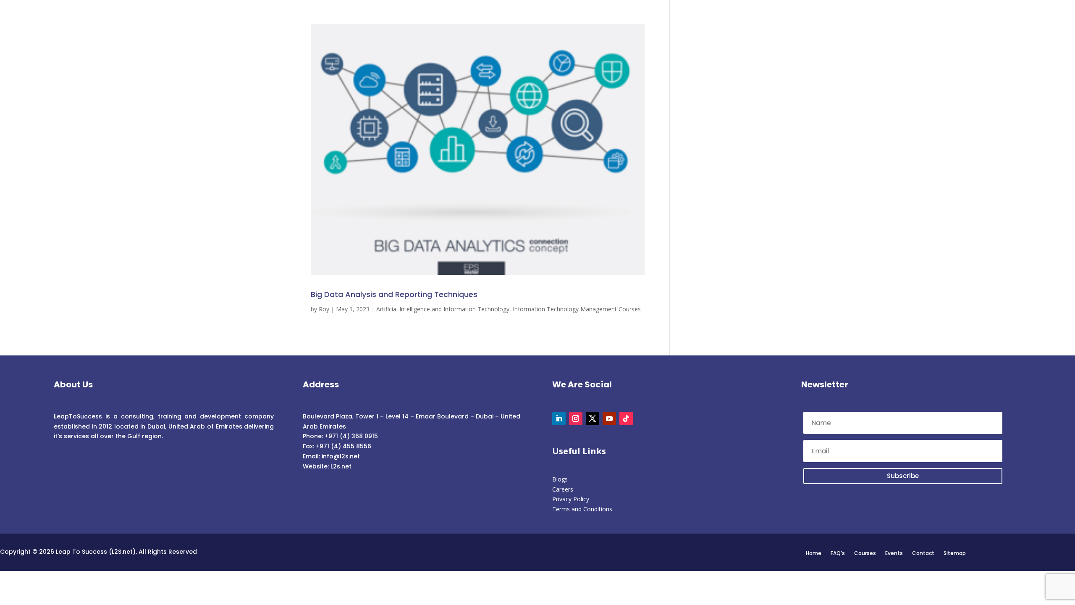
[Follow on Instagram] (575, 418)
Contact (923, 553)
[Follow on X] (592, 418)
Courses (865, 553)
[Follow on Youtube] (609, 418)
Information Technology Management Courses (577, 309)
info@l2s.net (340, 456)
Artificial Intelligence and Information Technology (442, 309)
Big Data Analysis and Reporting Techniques (394, 294)
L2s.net (340, 466)
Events (894, 553)
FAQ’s (838, 553)
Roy (324, 309)
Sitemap (955, 553)
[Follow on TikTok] (626, 418)
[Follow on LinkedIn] (559, 418)
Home (813, 553)
